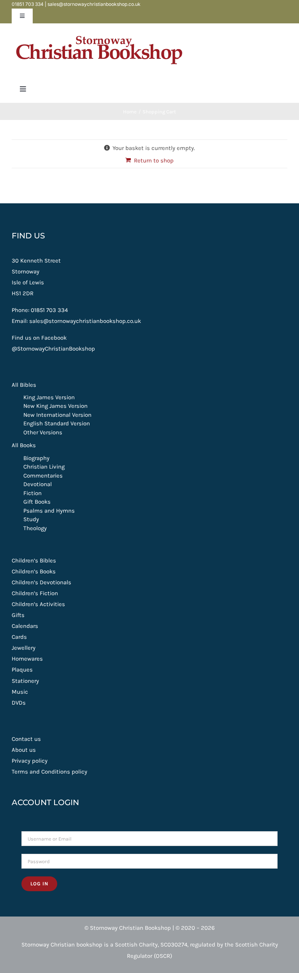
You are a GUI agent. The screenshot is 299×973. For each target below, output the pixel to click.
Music (20, 691)
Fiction (32, 493)
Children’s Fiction (35, 593)
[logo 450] (99, 31)
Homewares (27, 658)
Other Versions (42, 432)
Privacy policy (29, 760)
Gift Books (37, 501)
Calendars (25, 625)
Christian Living (44, 466)
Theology (35, 528)
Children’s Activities (38, 604)
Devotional (37, 484)
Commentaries (43, 475)
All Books (24, 445)
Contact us (26, 738)
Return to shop (154, 160)
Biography (36, 458)
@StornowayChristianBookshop (53, 348)
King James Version (49, 397)
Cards (19, 636)
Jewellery (23, 647)
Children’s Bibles (34, 560)
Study (31, 519)
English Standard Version (56, 423)
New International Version (57, 414)
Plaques (22, 669)
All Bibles (24, 384)
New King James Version (55, 405)
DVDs (19, 702)
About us (24, 749)
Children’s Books (34, 571)
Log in (39, 884)
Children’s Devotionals (41, 582)
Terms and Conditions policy (49, 771)
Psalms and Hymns (49, 510)
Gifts (18, 615)
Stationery (25, 680)
